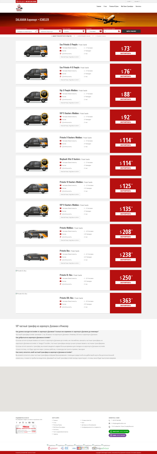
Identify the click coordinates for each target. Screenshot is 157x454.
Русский (136, 1)
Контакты (138, 6)
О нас (105, 6)
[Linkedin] (26, 422)
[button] (27, 31)
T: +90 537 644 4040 (116, 420)
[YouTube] (29, 422)
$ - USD (128, 1)
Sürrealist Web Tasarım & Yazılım (28, 452)
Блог (83, 422)
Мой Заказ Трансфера (127, 6)
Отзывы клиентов (86, 420)
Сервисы (55, 434)
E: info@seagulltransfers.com (119, 423)
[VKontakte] (33, 422)
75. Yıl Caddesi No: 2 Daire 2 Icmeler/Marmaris (123, 426)
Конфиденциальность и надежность (91, 427)
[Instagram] (23, 422)
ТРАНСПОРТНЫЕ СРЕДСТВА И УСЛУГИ (70, 57)
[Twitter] (20, 422)
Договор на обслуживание (89, 425)
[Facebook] (17, 422)
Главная (99, 6)
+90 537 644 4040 (30, 1)
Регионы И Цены (113, 6)
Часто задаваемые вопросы (60, 431)
